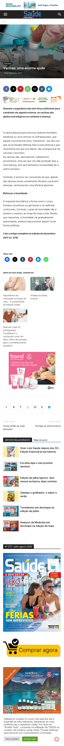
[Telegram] (49, 89)
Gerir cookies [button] (12, 739)
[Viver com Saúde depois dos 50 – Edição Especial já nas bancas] (11, 451)
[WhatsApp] (28, 89)
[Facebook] (6, 89)
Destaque (7, 63)
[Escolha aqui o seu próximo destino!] (11, 466)
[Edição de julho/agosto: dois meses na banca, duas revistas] (11, 481)
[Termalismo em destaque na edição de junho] (11, 511)
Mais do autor (41, 440)
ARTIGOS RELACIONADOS (17, 440)
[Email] (35, 89)
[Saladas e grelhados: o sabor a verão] (11, 496)
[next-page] (10, 537)
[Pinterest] (20, 89)
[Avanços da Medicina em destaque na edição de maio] (11, 526)
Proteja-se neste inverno (48, 426)
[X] (13, 89)
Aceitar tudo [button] (30, 739)
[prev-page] (5, 537)
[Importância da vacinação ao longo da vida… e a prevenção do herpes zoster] (15, 284)
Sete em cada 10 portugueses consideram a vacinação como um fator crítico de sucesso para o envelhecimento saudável (15, 336)
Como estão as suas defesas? (14, 428)
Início (4, 21)
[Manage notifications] (56, 739)
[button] (5, 14)
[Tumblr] (42, 89)
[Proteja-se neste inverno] (42, 284)
